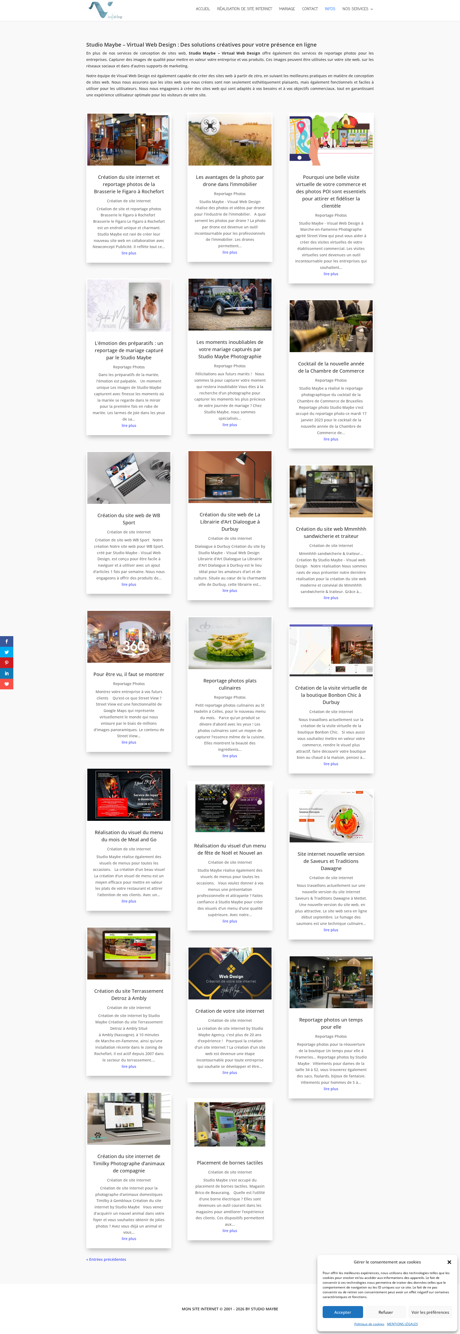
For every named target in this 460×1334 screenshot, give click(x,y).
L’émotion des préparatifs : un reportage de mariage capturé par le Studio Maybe (129, 350)
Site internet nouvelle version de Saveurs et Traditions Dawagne (331, 861)
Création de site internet (129, 200)
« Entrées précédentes (106, 1259)
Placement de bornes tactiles (230, 1162)
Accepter (342, 1312)
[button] (449, 1262)
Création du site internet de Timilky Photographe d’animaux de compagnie (129, 1163)
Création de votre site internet (229, 1011)
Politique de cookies (369, 1324)
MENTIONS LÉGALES (402, 1324)
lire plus (129, 253)
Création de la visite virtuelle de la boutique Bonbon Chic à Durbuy (331, 695)
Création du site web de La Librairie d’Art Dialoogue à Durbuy (230, 521)
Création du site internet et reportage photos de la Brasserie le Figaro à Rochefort (129, 184)
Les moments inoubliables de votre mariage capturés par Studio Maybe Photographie (229, 349)
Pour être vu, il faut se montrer (128, 674)
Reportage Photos (129, 366)
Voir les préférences (430, 1312)
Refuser (386, 1312)
